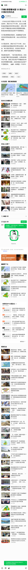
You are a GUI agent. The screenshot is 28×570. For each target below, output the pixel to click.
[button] (2, 568)
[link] (5, 568)
